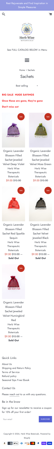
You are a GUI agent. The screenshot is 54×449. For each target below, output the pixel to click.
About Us (7, 364)
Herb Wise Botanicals (30, 433)
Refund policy (9, 376)
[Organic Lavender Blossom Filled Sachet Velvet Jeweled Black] (40, 203)
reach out (14, 394)
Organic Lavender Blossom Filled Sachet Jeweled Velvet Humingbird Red (13, 311)
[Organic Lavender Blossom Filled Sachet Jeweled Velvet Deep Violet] (13, 130)
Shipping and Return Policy (16, 368)
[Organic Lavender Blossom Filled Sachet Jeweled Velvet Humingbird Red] (13, 281)
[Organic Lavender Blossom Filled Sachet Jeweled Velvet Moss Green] (40, 130)
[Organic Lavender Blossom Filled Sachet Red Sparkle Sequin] (13, 203)
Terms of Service (11, 372)
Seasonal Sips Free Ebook (15, 380)
